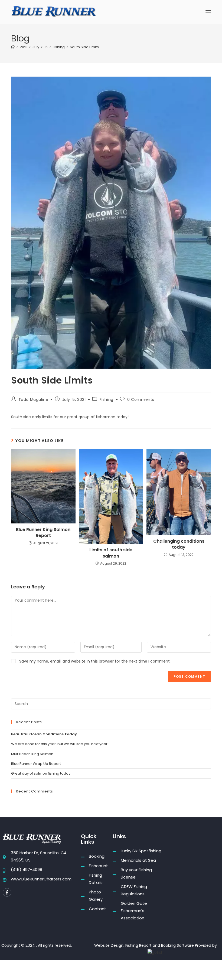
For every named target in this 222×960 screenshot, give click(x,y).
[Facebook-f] (7, 892)
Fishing (106, 399)
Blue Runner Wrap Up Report (36, 763)
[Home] (13, 47)
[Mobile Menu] (208, 12)
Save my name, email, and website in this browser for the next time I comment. (95, 661)
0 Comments (140, 399)
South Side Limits (84, 47)
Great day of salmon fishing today (40, 773)
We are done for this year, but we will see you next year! (60, 743)
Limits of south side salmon (110, 553)
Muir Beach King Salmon (32, 753)
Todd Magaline (33, 399)
